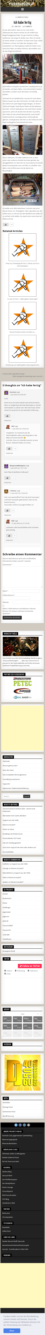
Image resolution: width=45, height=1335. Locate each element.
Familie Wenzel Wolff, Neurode (13, 1241)
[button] (32, 1325)
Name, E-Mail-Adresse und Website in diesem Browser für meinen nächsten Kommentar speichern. (19, 611)
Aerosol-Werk (7, 1175)
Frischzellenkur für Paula (12, 838)
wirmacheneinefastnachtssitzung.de (15, 1245)
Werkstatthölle (23, 17)
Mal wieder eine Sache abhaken (14, 816)
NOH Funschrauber (9, 1195)
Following (20, 971)
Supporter (6, 784)
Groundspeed (7, 1191)
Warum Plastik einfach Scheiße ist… (23, 332)
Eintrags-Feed (8, 1107)
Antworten (7, 420)
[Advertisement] (22, 728)
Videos (8, 971)
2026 (22, 1014)
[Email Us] (28, 1125)
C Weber (13, 491)
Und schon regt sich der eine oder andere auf (19, 847)
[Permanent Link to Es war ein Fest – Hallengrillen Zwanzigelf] (22, 283)
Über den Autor (8, 770)
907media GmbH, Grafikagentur (13, 1154)
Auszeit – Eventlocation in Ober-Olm (15, 1249)
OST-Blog (5, 1199)
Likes (7, 974)
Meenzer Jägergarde (9, 1139)
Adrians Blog (6, 1172)
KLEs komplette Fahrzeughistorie (14, 775)
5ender (5, 894)
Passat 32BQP (8, 925)
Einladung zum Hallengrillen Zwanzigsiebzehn (22, 365)
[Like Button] (6, 224)
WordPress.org (8, 1116)
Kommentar (7, 565)
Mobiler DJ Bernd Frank (10, 1157)
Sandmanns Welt (8, 1203)
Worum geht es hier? (10, 766)
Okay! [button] (11, 1331)
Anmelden (6, 1102)
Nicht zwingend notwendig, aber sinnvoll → (28, 376)
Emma (5, 903)
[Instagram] (24, 1125)
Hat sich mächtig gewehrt (12, 843)
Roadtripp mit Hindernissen (13, 834)
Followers (33, 971)
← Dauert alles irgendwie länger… (13, 374)
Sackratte (6, 935)
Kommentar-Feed (9, 1112)
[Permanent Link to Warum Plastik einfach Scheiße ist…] (22, 316)
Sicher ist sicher (8, 829)
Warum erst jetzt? (9, 825)
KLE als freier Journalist (10, 1161)
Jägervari (6, 916)
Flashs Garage (7, 1187)
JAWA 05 (5, 921)
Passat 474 (7, 930)
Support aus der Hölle (11, 820)
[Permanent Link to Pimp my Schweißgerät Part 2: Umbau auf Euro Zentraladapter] (22, 247)
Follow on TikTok (31, 966)
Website (6, 602)
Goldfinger (6, 907)
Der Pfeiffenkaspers (9, 1179)
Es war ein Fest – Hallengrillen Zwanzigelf (22, 299)
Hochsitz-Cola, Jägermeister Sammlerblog (17, 1135)
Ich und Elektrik (8, 852)
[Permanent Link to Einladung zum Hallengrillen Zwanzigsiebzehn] (22, 349)
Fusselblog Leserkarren (11, 779)
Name (5, 591)
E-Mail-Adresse (9, 595)
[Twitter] (16, 1125)
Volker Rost (6, 1231)
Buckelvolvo (7, 898)
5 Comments (28, 26)
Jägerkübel (6, 912)
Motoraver (6, 1213)
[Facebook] (20, 1125)
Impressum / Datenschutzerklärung (15, 788)
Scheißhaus (7, 939)
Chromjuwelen (7, 1217)
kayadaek (6, 1227)
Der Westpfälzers (8, 1183)
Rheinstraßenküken (9, 1143)
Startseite (6, 761)
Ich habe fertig (22, 22)
